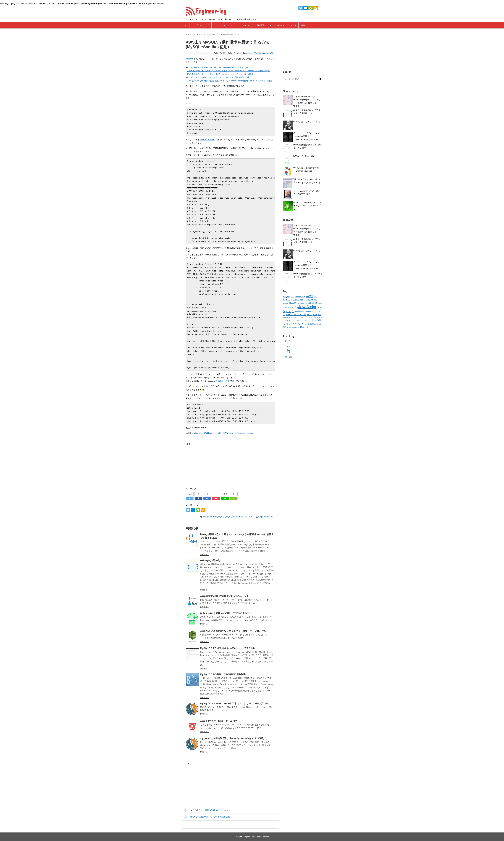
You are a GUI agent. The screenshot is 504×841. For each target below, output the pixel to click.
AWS (214, 517)
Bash (298, 300)
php (296, 311)
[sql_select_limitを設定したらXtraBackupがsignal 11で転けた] (192, 743)
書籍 (303, 25)
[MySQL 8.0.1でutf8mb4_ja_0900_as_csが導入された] (192, 653)
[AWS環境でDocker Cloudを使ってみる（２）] (192, 601)
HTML (291, 307)
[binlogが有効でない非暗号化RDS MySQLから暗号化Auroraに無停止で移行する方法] (192, 539)
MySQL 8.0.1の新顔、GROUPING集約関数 (223, 674)
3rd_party (207, 517)
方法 (305, 324)
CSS (305, 303)
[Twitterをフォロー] (300, 8)
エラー (300, 317)
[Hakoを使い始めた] (192, 565)
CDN (301, 300)
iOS (296, 307)
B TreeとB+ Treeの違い (304, 156)
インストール (293, 317)
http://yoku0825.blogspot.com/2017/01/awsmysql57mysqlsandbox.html (224, 433)
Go (288, 307)
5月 (288, 344)
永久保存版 (317, 324)
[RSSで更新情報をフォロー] (315, 8)
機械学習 (311, 324)
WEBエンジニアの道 (296, 314)
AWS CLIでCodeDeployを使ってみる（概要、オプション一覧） (234, 630)
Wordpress (312, 314)
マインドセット (293, 323)
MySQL (270, 53)
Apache (298, 297)
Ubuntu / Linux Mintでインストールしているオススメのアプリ (307, 205)
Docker (312, 302)
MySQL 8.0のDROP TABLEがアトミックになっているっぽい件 (234, 703)
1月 (288, 352)
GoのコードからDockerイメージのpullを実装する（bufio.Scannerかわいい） (307, 136)
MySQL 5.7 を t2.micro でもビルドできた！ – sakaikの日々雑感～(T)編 (218, 77)
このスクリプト (223, 381)
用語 (285, 327)
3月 (288, 349)
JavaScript (307, 307)
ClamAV (292, 303)
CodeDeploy (300, 303)
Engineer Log (249, 837)
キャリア (281, 25)
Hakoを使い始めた (210, 560)
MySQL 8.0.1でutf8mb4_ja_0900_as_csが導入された (229, 648)
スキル (297, 320)
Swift (306, 311)
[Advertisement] (208, 464)
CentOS (309, 299)
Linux (319, 307)
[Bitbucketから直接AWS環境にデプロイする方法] (192, 618)
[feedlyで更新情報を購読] (310, 8)
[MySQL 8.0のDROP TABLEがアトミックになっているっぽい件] (192, 708)
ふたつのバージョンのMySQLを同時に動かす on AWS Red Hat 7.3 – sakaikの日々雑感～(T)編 (228, 71)
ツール (293, 25)
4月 (288, 347)
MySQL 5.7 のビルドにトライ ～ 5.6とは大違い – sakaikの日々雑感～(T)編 (220, 74)
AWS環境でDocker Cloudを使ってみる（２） (224, 596)
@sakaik (189, 59)
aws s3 (293, 300)
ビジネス (316, 320)
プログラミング (202, 25)
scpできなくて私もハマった (306, 122)
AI (271, 25)
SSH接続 (301, 311)
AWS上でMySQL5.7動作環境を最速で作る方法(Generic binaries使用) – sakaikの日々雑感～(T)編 (229, 81)
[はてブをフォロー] (305, 8)
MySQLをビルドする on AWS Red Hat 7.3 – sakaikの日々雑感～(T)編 (217, 67)
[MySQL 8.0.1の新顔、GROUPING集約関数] (192, 679)
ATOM (303, 296)
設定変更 (296, 327)
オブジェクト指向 (310, 317)
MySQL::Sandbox (207, 139)
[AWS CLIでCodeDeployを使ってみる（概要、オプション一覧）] (192, 636)
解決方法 (290, 327)
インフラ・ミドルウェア (241, 25)
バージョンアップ (306, 320)
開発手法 (260, 25)
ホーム (187, 25)
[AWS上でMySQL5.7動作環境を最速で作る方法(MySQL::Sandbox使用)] (207, 498)
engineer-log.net (266, 517)
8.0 (292, 297)
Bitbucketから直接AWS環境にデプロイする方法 (226, 613)
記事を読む (204, 555)
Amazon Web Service (255, 53)
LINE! (224, 494)
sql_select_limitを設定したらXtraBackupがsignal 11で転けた (233, 738)
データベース (219, 25)
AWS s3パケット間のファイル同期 (218, 721)
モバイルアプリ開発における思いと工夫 (209, 810)
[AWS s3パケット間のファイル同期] (192, 726)
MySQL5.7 (249, 517)
